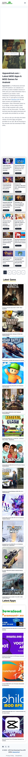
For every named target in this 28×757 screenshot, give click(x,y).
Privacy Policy (10, 755)
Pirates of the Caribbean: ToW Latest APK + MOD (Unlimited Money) (20, 186)
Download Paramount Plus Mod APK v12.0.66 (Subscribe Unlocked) (14, 629)
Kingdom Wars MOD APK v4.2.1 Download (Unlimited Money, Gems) (7, 242)
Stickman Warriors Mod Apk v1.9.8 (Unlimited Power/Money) (7, 223)
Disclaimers (18, 755)
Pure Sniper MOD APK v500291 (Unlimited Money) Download (12, 571)
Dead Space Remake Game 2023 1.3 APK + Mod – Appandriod (12, 308)
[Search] (22, 53)
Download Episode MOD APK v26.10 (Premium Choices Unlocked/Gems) (13, 465)
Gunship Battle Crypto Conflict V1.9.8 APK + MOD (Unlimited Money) (12, 597)
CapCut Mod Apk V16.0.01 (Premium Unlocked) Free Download (7, 168)
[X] (6, 747)
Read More (6, 173)
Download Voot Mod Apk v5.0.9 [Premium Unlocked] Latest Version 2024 (13, 657)
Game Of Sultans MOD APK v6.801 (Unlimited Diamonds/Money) (11, 413)
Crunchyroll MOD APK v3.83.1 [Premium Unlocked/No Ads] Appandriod (13, 684)
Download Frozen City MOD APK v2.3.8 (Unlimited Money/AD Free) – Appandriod (12, 545)
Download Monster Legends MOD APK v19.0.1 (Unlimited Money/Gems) (7, 186)
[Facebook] (3, 747)
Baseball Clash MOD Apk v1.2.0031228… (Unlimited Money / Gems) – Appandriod (13, 439)
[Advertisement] (14, 25)
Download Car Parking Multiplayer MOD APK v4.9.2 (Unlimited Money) (12, 492)
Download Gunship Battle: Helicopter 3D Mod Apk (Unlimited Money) (12, 335)
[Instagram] (8, 747)
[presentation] (8, 161)
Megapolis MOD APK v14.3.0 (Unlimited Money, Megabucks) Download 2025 (7, 205)
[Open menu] (25, 3)
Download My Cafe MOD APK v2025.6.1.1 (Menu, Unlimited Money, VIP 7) (20, 223)
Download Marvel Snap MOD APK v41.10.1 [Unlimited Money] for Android (13, 518)
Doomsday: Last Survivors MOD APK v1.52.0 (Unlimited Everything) (19, 205)
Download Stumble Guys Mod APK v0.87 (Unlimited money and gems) (12, 386)
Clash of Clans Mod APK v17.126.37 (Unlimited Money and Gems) (8, 260)
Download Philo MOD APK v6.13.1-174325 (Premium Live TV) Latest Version (19, 168)
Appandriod (16, 752)
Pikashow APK (15, 99)
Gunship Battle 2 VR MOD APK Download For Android (13, 360)
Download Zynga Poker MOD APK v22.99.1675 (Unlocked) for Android (20, 241)
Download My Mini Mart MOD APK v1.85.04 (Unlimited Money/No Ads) (19, 260)
